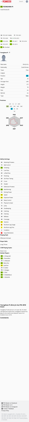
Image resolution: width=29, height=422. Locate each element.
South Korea (4, 9)
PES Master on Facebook (10, 403)
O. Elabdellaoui (7, 275)
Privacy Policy (5, 410)
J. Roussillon (6, 258)
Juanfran (5, 265)
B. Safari (5, 268)
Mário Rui (6, 263)
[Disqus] (14, 340)
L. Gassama (6, 277)
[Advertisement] (14, 22)
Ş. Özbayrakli (7, 256)
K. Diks (5, 272)
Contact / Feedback (8, 408)
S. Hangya (6, 270)
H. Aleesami (6, 261)
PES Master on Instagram (10, 407)
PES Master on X (7, 405)
